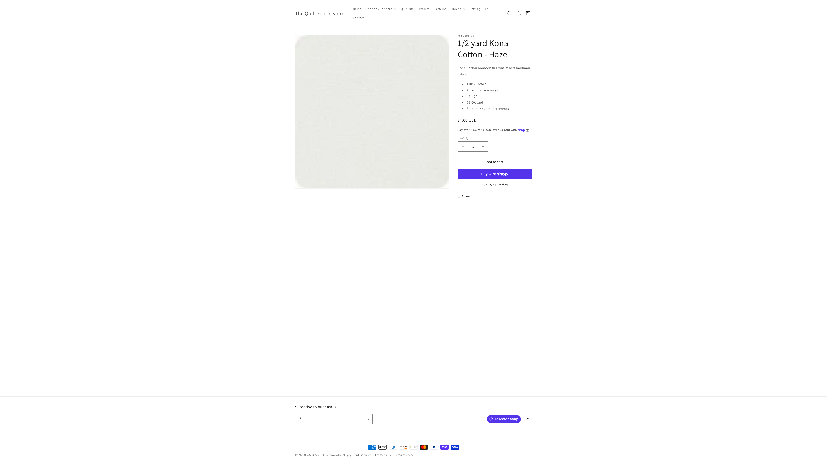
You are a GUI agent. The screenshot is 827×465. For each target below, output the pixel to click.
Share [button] (466, 196)
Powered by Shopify (340, 455)
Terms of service (404, 454)
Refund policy (363, 454)
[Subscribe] (367, 419)
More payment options (495, 184)
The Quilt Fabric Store (316, 455)
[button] (381, 8)
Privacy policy (383, 454)
